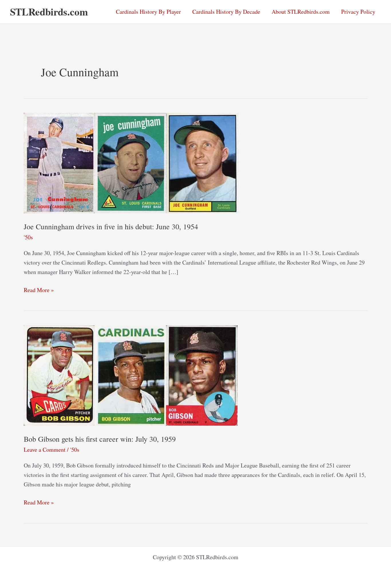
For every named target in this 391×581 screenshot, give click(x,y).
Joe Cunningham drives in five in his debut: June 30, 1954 (111, 226)
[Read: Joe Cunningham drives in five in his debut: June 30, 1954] (131, 162)
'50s (28, 237)
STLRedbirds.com (49, 11)
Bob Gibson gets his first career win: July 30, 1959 (100, 439)
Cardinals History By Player (148, 11)
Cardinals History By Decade (226, 11)
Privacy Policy (358, 11)
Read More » (39, 290)
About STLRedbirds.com (301, 11)
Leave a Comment (45, 449)
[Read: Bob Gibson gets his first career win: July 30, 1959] (131, 374)
